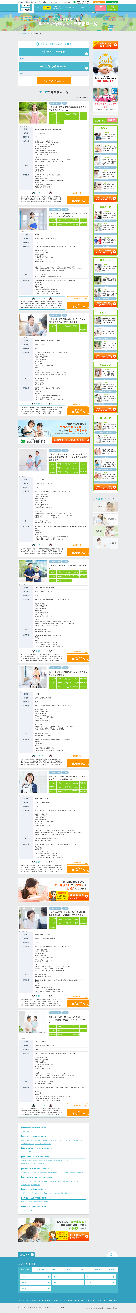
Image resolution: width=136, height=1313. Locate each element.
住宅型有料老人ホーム (27, 1143)
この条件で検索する (55, 80)
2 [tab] (104, 112)
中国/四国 (96, 1269)
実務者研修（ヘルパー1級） (29, 1164)
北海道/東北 (25, 1269)
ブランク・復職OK (33, 1193)
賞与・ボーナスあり (26, 1181)
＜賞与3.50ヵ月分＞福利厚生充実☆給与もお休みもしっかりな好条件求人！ (68, 215)
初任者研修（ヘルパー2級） (61, 1160)
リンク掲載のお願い (112, 1300)
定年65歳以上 (44, 1193)
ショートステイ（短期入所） (43, 1143)
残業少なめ (80, 1172)
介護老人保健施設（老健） (50, 1140)
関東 (53, 1269)
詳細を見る (77, 193)
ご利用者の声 (69, 1300)
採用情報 (38, 1307)
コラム (91, 8)
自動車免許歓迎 (59, 1193)
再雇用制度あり (35, 1184)
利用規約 (61, 1307)
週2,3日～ (72, 1172)
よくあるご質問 (55, 2)
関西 (82, 1269)
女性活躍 (23, 1210)
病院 (22, 1140)
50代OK (51, 1193)
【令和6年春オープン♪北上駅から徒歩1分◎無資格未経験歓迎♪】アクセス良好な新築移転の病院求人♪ (68, 457)
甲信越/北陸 (39, 1269)
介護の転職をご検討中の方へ (58, 8)
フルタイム (65, 1172)
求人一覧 (58, 1300)
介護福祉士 (49, 1160)
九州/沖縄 (111, 1269)
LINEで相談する (112, 2)
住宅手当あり (45, 1181)
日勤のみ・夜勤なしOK (54, 1172)
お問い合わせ (21, 1307)
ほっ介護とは (81, 8)
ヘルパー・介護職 (26, 1152)
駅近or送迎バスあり (26, 1202)
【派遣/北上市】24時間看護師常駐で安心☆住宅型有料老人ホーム (67, 108)
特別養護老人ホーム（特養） (33, 1140)
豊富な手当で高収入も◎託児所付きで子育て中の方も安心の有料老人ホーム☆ (68, 778)
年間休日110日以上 (26, 1172)
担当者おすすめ (38, 1202)
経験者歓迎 (41, 1164)
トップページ (24, 1300)
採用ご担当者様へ (66, 2)
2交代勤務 (36, 1172)
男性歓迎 (67, 1193)
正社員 (23, 1131)
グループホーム (63, 1140)
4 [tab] (109, 112)
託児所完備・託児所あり (73, 1181)
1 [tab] (101, 112)
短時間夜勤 (43, 1172)
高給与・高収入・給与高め (57, 1181)
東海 (68, 1269)
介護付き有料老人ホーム (75, 1140)
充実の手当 (37, 1181)
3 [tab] (107, 112)
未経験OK (35, 1160)
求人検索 (47, 8)
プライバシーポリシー (50, 1307)
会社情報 (30, 1307)
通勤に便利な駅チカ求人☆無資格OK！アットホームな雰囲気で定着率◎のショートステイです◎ (68, 1019)
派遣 (27, 1131)
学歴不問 (30, 1210)
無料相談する (99, 2)
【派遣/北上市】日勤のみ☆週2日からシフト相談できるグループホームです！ (68, 320)
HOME (39, 8)
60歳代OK (24, 1193)
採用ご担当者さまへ (83, 1300)
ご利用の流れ (70, 8)
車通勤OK (46, 1202)
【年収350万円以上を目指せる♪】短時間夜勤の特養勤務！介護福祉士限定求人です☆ (68, 913)
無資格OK (42, 1160)
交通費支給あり (25, 1184)
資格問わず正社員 (26, 1160)
